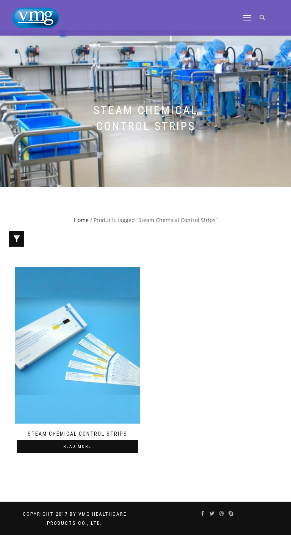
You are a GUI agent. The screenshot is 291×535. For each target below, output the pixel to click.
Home (81, 220)
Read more (77, 446)
